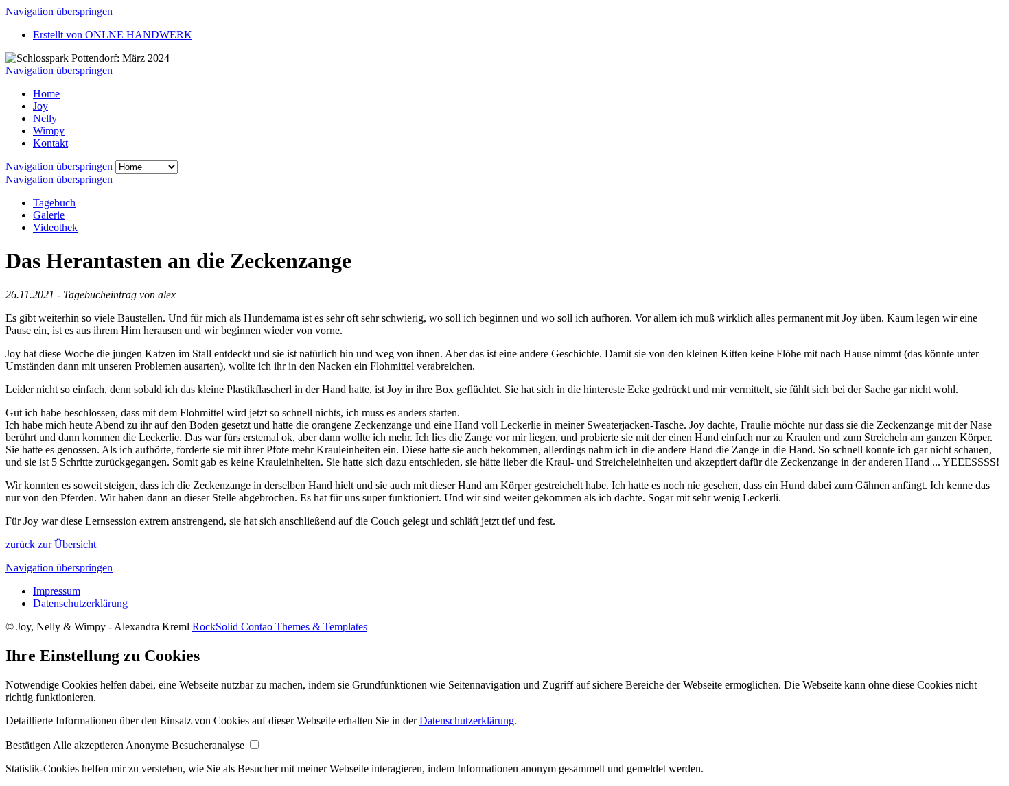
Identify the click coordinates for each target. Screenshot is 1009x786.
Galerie (49, 215)
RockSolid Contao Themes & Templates (279, 626)
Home (46, 93)
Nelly (45, 118)
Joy (40, 106)
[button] (29, 745)
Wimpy (49, 130)
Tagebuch (54, 203)
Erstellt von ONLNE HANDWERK (112, 34)
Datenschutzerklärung (80, 603)
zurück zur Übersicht (50, 544)
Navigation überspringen (59, 11)
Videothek (55, 227)
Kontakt (50, 143)
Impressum (56, 591)
